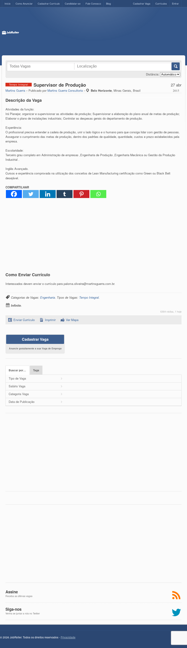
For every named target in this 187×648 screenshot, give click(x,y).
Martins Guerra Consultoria (65, 90)
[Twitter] (31, 194)
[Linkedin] (48, 194)
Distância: (152, 74)
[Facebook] (14, 194)
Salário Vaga (17, 386)
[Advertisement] (102, 31)
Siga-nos (13, 609)
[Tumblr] (65, 194)
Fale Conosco (93, 3)
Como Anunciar (24, 3)
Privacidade (68, 637)
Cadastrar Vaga (141, 3)
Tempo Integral (89, 297)
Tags (36, 370)
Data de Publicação (21, 401)
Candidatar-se (73, 3)
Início (7, 3)
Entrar (175, 3)
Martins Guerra (15, 90)
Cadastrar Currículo (49, 3)
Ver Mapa (72, 320)
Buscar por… (17, 370)
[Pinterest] (81, 194)
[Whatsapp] (98, 194)
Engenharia (47, 297)
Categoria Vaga (19, 394)
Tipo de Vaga (17, 378)
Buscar (175, 66)
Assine (11, 591)
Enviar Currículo (24, 320)
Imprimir (50, 320)
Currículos (161, 3)
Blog (108, 3)
